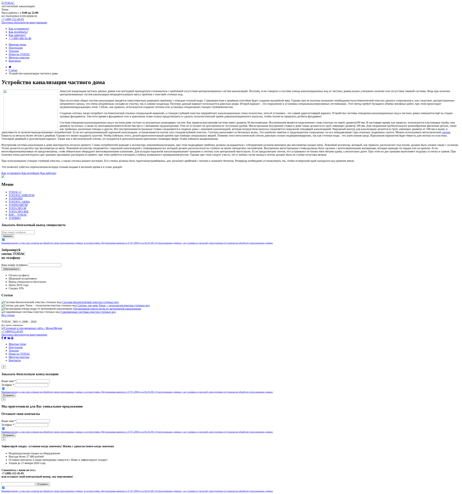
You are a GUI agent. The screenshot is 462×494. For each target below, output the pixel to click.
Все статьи (8, 315)
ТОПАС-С (15, 192)
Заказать (8, 236)
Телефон (7, 384)
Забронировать (11, 269)
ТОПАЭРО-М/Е (19, 211)
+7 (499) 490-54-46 (20, 38)
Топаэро (14, 51)
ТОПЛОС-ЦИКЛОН (21, 195)
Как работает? (17, 35)
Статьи (13, 70)
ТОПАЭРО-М (17, 208)
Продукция (16, 47)
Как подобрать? (18, 31)
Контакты (15, 60)
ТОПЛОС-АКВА (19, 201)
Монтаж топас (17, 44)
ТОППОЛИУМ (18, 205)
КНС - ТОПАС (18, 214)
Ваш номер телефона (14, 264)
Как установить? (19, 28)
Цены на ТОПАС (19, 54)
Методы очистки (19, 57)
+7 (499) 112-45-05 (12, 19)
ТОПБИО (15, 218)
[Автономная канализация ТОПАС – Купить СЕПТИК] (10, 66)
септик (446, 132)
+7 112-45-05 (12, 331)
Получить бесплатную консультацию (24, 22)
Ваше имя (8, 381)
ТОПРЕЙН (16, 198)
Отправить (8, 395)
